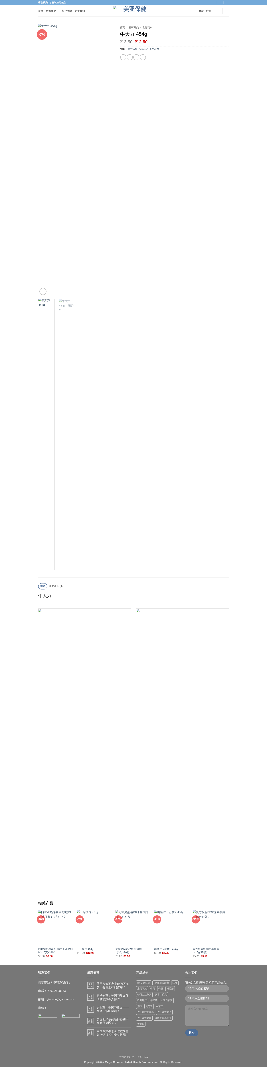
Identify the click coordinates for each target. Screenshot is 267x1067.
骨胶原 (140, 1024)
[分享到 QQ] (40, 889)
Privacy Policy (126, 1057)
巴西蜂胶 (142, 1000)
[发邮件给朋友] (136, 57)
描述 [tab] (42, 586)
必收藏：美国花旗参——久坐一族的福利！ (113, 1009)
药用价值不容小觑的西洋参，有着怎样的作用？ (113, 985)
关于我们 (79, 10)
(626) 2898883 (56, 990)
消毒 (139, 1006)
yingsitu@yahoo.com (60, 999)
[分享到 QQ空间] (61, 889)
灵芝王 (149, 1006)
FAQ (146, 1057)
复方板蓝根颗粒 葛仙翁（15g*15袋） (206, 950)
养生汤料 (132, 49)
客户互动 (67, 10)
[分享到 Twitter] (51, 889)
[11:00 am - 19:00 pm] (220, 2)
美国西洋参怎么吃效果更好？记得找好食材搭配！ (113, 1033)
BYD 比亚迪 (143, 982)
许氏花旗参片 (164, 1012)
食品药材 (147, 27)
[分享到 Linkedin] (77, 889)
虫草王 (159, 1006)
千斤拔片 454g (85, 949)
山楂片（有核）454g (166, 949)
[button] (205, 11)
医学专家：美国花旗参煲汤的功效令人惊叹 (113, 997)
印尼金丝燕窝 (144, 994)
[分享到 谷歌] (72, 889)
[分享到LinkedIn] (143, 57)
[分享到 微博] (56, 889)
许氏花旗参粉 (144, 1018)
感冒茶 (153, 1000)
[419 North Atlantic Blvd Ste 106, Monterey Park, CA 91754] (205, 2)
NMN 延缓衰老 (161, 982)
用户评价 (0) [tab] (55, 586)
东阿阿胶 (142, 988)
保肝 (160, 988)
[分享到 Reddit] (82, 889)
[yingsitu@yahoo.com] (212, 2)
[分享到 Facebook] (46, 889)
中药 (152, 988)
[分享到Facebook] (123, 57)
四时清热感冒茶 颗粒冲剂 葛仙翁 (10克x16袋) (55, 950)
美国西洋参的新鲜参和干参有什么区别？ (113, 1021)
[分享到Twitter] (130, 57)
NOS (174, 982)
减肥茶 (170, 988)
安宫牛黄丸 (161, 994)
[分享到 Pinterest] (88, 889)
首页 (40, 10)
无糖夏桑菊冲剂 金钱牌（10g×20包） (129, 950)
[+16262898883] (227, 2)
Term (138, 1057)
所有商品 (51, 10)
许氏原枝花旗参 (145, 1012)
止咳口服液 (167, 1000)
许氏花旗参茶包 (163, 1018)
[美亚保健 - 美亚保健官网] (133, 11)
